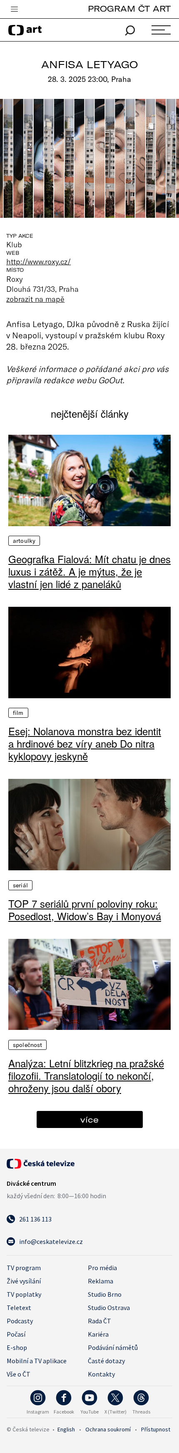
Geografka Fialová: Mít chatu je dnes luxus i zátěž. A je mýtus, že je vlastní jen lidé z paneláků (89, 571)
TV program (24, 1267)
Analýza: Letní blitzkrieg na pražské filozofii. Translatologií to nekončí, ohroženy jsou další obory (86, 1075)
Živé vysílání (24, 1281)
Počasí (16, 1334)
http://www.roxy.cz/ (38, 261)
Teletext (19, 1307)
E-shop (17, 1347)
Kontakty (101, 1374)
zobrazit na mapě (35, 298)
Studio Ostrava (109, 1307)
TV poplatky (24, 1294)
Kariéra (98, 1334)
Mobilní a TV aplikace (37, 1361)
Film (18, 713)
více (89, 1119)
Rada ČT (99, 1321)
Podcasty (20, 1321)
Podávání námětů (113, 1347)
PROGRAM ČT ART (129, 8)
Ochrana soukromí (108, 1429)
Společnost (27, 1045)
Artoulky (24, 540)
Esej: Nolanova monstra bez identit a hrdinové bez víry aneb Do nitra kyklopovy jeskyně (84, 743)
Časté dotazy (106, 1361)
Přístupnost (155, 1429)
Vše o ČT (18, 1374)
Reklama (100, 1281)
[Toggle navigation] (14, 9)
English (66, 1429)
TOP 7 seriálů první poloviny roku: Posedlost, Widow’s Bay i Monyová (84, 909)
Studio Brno (105, 1294)
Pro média (102, 1267)
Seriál (20, 885)
